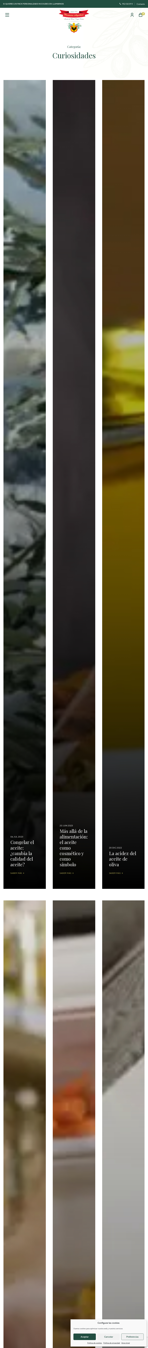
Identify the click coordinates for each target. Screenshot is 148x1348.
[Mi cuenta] (132, 15)
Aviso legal (125, 1343)
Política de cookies (94, 1343)
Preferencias (132, 1337)
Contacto (141, 4)
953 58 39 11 (127, 4)
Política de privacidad (111, 1343)
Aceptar (85, 1337)
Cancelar (108, 1337)
